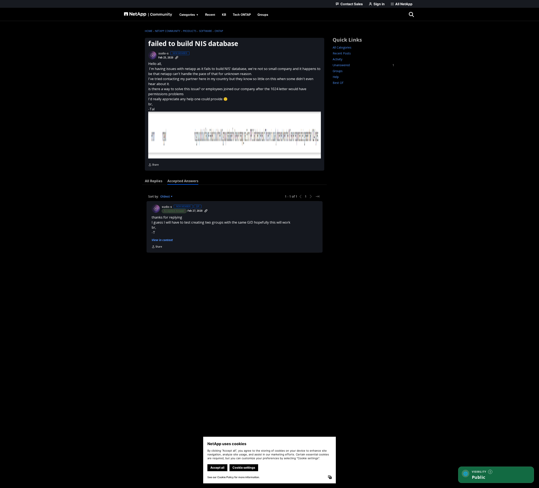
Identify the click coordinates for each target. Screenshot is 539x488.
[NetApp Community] (148, 14)
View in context (162, 240)
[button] (234, 135)
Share (153, 165)
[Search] (411, 14)
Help (336, 77)
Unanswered (363, 65)
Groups (338, 71)
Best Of (338, 83)
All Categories (342, 47)
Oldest (165, 196)
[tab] (153, 181)
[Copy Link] (176, 57)
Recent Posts (342, 53)
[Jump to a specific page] (317, 196)
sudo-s (163, 53)
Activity (337, 59)
